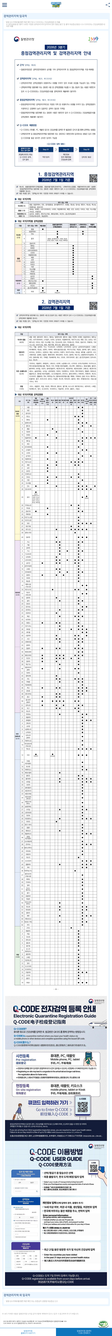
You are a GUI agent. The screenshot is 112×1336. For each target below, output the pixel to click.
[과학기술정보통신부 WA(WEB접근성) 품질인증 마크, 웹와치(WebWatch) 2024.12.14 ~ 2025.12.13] (103, 1324)
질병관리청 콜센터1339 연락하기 (84, 1332)
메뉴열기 (4, 5)
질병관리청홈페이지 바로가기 (28, 1332)
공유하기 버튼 (108, 5)
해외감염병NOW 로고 (56, 4)
